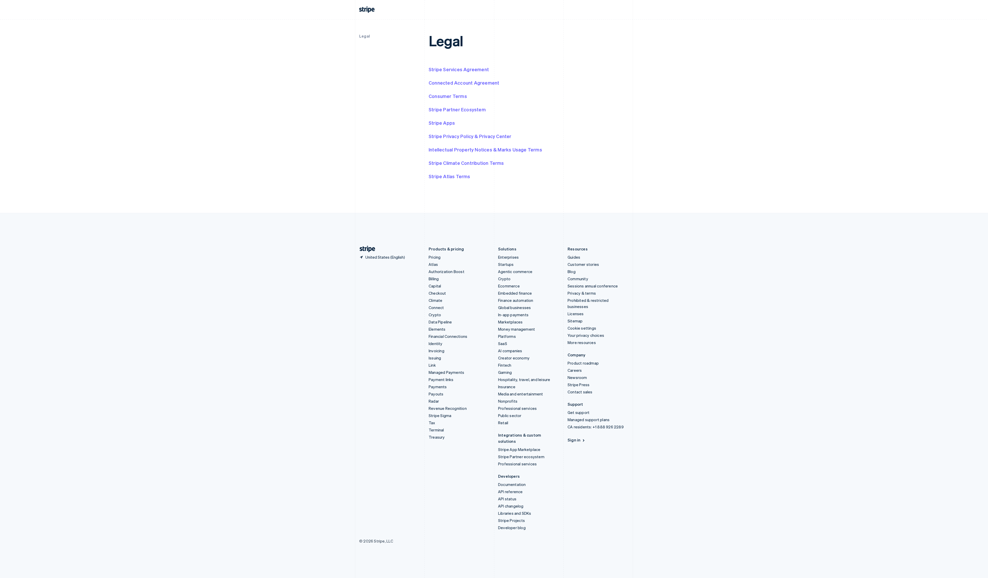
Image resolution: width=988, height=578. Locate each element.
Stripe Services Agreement (459, 69)
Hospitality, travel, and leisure (524, 379)
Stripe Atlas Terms (449, 176)
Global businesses (514, 307)
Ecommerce (509, 285)
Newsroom (577, 377)
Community (578, 278)
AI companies (510, 350)
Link (432, 365)
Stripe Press (578, 384)
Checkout (437, 293)
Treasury (437, 437)
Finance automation (515, 300)
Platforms (507, 336)
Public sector (510, 415)
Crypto (435, 314)
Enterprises (508, 257)
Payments (438, 386)
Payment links (441, 379)
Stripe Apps (442, 123)
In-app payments (513, 314)
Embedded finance (515, 293)
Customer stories (583, 264)
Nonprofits (507, 401)
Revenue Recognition (448, 408)
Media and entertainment (520, 393)
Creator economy (514, 357)
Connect (436, 307)
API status (507, 498)
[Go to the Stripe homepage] (365, 249)
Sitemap (575, 320)
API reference (510, 491)
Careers (575, 370)
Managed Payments (446, 372)
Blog (572, 271)
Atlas (433, 264)
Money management (516, 329)
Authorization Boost (446, 271)
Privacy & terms (582, 293)
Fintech (504, 365)
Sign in (574, 439)
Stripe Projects (511, 520)
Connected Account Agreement (464, 83)
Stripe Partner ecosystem (521, 456)
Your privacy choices (586, 335)
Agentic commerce (515, 271)
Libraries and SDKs (514, 513)
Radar (434, 401)
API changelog (511, 506)
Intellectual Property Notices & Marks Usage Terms (485, 149)
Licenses (576, 313)
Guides (574, 257)
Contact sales (580, 391)
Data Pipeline (440, 321)
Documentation (512, 484)
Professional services (517, 408)
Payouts (436, 393)
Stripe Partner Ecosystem (457, 109)
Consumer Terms (448, 96)
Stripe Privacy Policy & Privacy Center (470, 136)
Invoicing (436, 350)
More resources (582, 342)
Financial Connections (448, 336)
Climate (435, 300)
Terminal (436, 429)
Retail (503, 422)
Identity (436, 343)
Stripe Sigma (440, 415)
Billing (434, 278)
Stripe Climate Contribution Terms (466, 163)
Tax (432, 422)
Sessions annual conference (593, 285)
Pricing (434, 257)
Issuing (435, 357)
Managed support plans (589, 419)
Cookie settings (582, 328)
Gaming (505, 372)
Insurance (506, 386)
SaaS (502, 343)
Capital (435, 285)
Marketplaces (510, 321)
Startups (506, 264)
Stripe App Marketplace (519, 449)
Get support (578, 412)
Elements (437, 329)
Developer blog (512, 527)
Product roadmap (583, 363)
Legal (364, 36)
